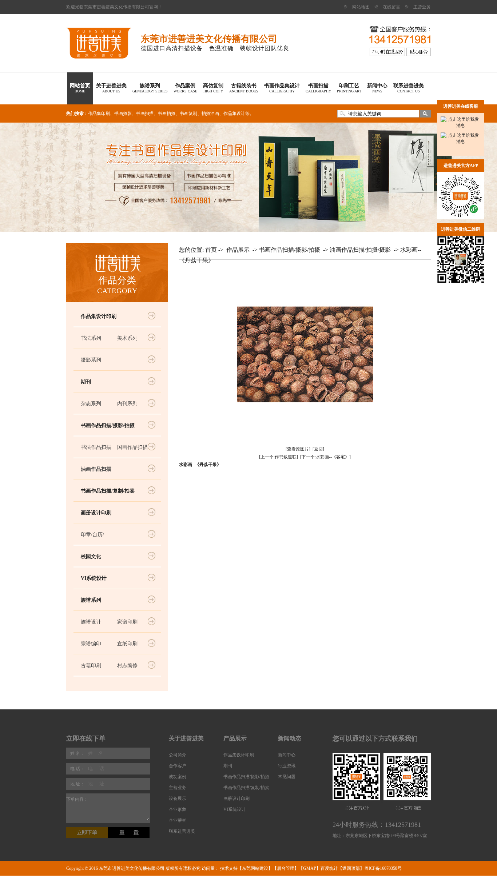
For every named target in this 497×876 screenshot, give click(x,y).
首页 (211, 250)
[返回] (318, 448)
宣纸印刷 (127, 643)
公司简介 (177, 754)
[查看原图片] (298, 448)
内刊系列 (127, 403)
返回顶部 (351, 868)
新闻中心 (377, 88)
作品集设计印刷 (98, 316)
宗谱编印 (91, 643)
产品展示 (235, 738)
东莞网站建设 (255, 868)
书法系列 (91, 338)
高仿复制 (213, 88)
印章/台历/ (92, 534)
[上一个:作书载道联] (278, 456)
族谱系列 (150, 88)
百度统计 (329, 868)
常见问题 (286, 776)
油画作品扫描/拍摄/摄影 (360, 250)
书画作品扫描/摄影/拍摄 (108, 425)
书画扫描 (318, 88)
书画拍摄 (166, 113)
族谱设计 (91, 622)
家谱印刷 (127, 622)
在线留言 (391, 6)
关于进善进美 (111, 88)
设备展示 (177, 798)
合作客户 (177, 765)
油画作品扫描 (96, 469)
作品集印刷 (99, 113)
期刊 (86, 382)
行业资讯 (286, 765)
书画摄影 (123, 113)
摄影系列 (91, 360)
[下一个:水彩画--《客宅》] (325, 456)
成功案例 (177, 776)
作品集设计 (234, 113)
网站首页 (80, 88)
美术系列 (127, 338)
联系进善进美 (408, 88)
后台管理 (285, 868)
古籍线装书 (243, 88)
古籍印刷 (91, 665)
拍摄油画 (210, 113)
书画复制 (188, 113)
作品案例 (185, 88)
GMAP (309, 868)
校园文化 (91, 556)
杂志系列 (91, 403)
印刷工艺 (349, 88)
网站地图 (361, 6)
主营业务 (422, 6)
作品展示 (238, 250)
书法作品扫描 (96, 447)
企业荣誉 (177, 820)
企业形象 (177, 809)
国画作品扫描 (132, 447)
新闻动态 (289, 738)
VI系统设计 (94, 578)
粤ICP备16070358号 (383, 868)
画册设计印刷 (96, 512)
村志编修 (127, 665)
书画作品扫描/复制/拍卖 (108, 491)
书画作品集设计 (282, 88)
